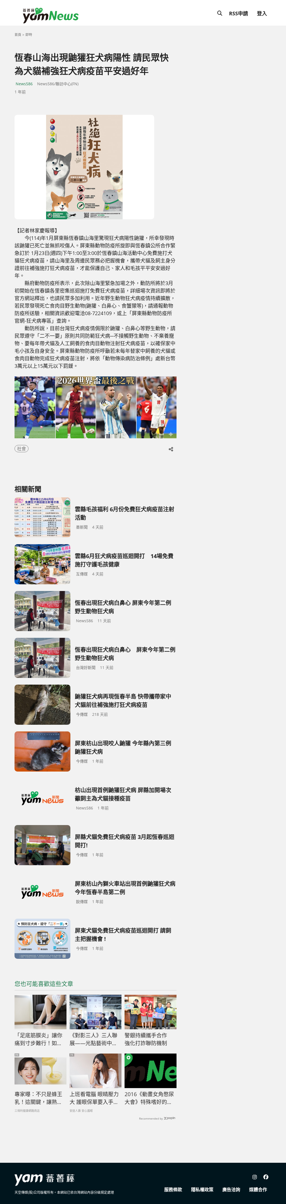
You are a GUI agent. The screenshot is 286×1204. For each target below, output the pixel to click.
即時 (28, 34)
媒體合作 (258, 1189)
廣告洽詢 (231, 1189)
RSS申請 (238, 13)
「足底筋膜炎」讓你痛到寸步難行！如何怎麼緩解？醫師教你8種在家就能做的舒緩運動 (40, 1039)
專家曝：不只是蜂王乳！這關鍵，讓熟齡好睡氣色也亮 (38, 1098)
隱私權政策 (202, 1189)
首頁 (18, 34)
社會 (21, 449)
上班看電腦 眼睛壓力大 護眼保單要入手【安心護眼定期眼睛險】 (94, 1098)
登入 (262, 13)
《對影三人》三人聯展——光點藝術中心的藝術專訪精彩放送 (93, 1039)
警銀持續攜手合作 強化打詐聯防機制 (148, 1039)
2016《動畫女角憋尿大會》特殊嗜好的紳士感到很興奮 (149, 1098)
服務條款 (173, 1189)
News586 (24, 83)
